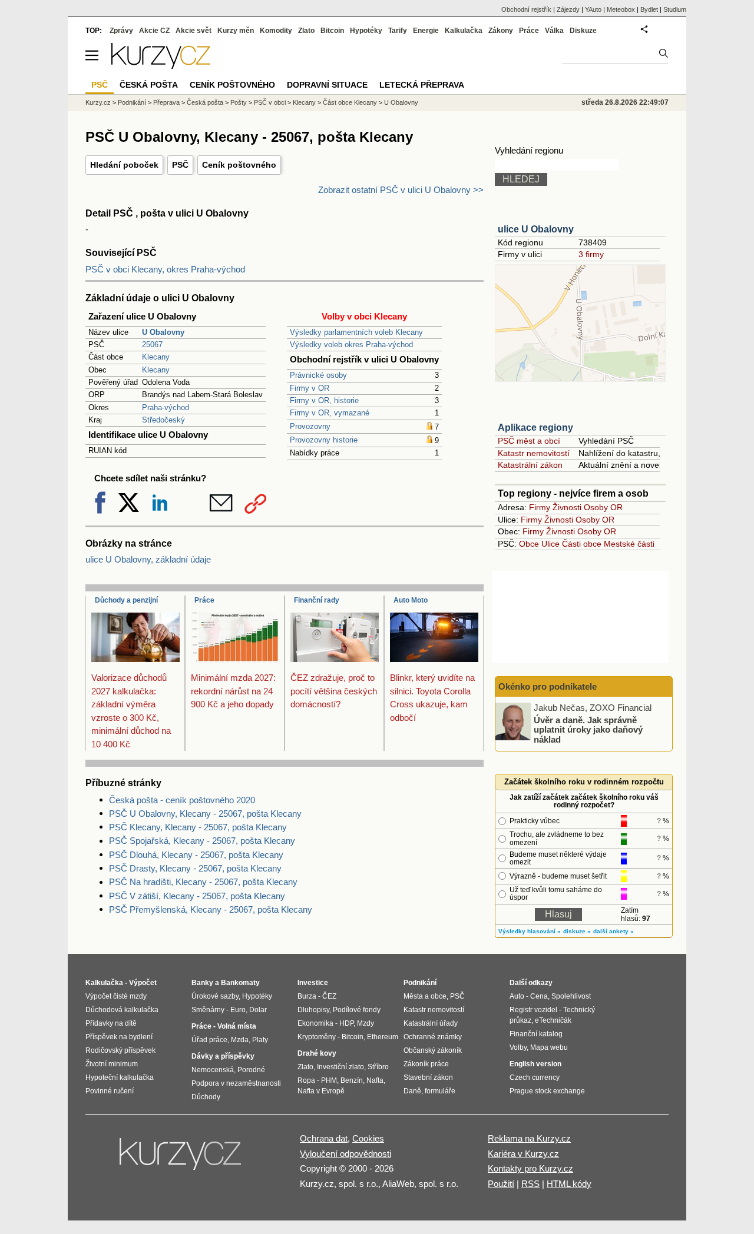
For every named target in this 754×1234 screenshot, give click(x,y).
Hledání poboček (124, 164)
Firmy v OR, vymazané (329, 412)
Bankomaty (240, 983)
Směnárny (207, 1010)
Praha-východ (165, 407)
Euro (238, 1010)
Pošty (238, 102)
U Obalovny (401, 102)
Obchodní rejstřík (526, 9)
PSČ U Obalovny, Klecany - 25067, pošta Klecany (205, 814)
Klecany (156, 356)
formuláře (440, 1091)
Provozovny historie (324, 439)
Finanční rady (316, 600)
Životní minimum (111, 1064)
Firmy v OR (309, 388)
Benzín (351, 1080)
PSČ (180, 164)
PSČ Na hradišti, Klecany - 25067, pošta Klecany (203, 882)
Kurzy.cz (98, 102)
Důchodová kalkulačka (121, 1010)
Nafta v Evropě (321, 1091)
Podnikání (132, 102)
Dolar (258, 1010)
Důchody (205, 1097)
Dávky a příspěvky (222, 1056)
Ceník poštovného (239, 164)
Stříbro (378, 1067)
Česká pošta (205, 102)
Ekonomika (315, 1023)
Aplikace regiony (535, 428)
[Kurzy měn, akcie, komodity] (181, 1158)
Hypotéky (366, 30)
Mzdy (365, 1023)
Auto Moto (410, 600)
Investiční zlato (340, 1067)
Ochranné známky (433, 1037)
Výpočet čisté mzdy (116, 996)
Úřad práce (209, 1040)
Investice (312, 983)
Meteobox (621, 9)
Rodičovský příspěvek (120, 1050)
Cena (539, 996)
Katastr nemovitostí (534, 453)
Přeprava (166, 102)
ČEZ (329, 996)
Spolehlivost (571, 996)
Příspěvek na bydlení (119, 1037)
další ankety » (613, 931)
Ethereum (382, 1037)
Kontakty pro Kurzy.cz (530, 1168)
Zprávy (121, 30)
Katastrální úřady (431, 1023)
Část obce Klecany (350, 102)
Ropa (306, 1080)
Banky (202, 983)
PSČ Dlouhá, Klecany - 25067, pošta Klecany (196, 855)
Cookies (368, 1138)
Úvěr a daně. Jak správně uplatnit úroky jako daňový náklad (588, 729)
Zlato (306, 30)
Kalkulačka (463, 30)
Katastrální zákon (530, 465)
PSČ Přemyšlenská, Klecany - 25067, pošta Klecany (210, 909)
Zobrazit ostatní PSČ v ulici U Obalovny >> (401, 190)
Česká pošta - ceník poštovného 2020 (182, 800)
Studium (674, 9)
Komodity (276, 30)
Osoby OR (603, 507)
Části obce (581, 543)
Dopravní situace (327, 84)
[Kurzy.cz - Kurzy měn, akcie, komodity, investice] (160, 66)
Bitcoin (332, 30)
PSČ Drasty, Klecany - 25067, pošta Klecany (195, 868)
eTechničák (553, 1020)
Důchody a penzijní (126, 600)
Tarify (397, 30)
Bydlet (649, 9)
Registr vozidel (533, 1010)
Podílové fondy (357, 1010)
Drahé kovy (316, 1053)
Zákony (500, 30)
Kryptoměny (316, 1037)
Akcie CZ (154, 30)
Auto (517, 996)
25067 (152, 344)
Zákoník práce (426, 1064)
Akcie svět (193, 30)
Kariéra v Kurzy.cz (523, 1154)
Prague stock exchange (547, 1091)
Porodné (251, 1070)
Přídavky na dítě (111, 1023)
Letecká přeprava (421, 84)
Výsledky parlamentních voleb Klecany (356, 332)
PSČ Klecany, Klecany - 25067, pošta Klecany (198, 827)
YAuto (593, 9)
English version (535, 1064)
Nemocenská (212, 1070)
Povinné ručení (109, 1091)
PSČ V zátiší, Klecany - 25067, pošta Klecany (197, 896)
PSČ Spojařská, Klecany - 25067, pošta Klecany (202, 841)
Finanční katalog (536, 1034)
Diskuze (583, 30)
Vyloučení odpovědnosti (345, 1154)
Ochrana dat (324, 1138)
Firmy (539, 507)
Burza (306, 996)
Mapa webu (549, 1047)
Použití (501, 1184)
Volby (518, 1047)
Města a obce (425, 996)
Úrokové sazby (215, 996)
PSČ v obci (270, 102)
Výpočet (143, 983)
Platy (260, 1040)
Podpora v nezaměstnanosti (236, 1083)
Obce (529, 543)
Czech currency (535, 1077)
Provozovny (310, 426)
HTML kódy (569, 1184)
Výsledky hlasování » (529, 931)
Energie (426, 30)
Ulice (550, 543)
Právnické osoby (318, 375)
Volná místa (236, 1026)
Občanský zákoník (433, 1050)
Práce (204, 600)
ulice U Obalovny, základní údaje (148, 559)
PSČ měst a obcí (529, 440)
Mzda (240, 1040)
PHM (329, 1080)
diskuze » (577, 931)
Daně (412, 1091)
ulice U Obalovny (536, 229)
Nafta (374, 1080)
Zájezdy (568, 9)
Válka (554, 30)
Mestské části (629, 543)
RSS (530, 1184)
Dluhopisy (313, 1010)
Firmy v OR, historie (324, 400)
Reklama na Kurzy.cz (529, 1138)
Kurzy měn (235, 30)
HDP (346, 1023)
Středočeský (163, 419)
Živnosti (567, 507)
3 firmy (591, 254)
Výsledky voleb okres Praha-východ (351, 344)
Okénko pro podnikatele (547, 686)
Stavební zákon (428, 1077)
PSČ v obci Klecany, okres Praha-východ (165, 269)
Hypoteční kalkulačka (119, 1077)
